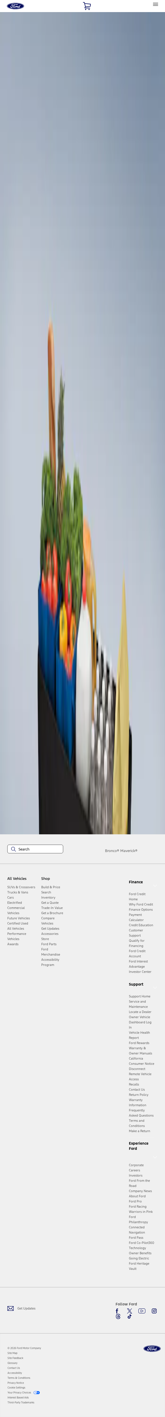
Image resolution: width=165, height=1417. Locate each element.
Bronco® (112, 850)
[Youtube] (141, 1311)
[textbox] (35, 849)
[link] (12, 1353)
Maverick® (129, 850)
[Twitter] (129, 1311)
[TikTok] (129, 1316)
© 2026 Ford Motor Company (24, 1348)
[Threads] (118, 1316)
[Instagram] (154, 1311)
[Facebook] (118, 1311)
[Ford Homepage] (152, 1349)
